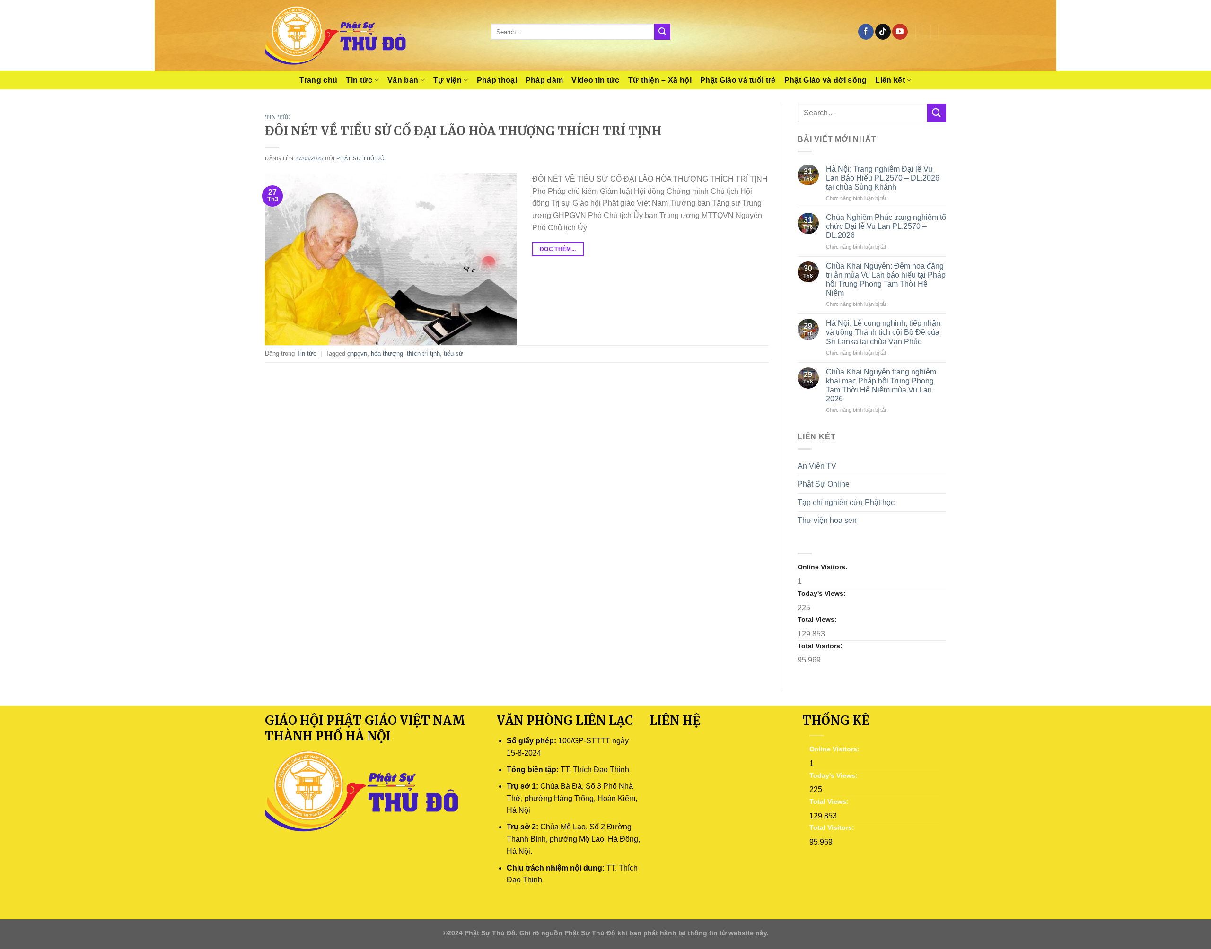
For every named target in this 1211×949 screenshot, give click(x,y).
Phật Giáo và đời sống (825, 80)
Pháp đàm (544, 80)
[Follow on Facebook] (866, 32)
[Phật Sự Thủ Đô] (371, 35)
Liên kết (890, 80)
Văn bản (402, 80)
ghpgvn (357, 353)
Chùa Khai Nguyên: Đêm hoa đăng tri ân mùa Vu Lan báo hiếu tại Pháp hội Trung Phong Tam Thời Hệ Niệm (886, 279)
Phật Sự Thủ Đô (360, 158)
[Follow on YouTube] (900, 32)
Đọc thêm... (558, 249)
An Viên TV (817, 466)
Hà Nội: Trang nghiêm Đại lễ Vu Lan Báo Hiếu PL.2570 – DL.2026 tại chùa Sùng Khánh (882, 178)
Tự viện (447, 80)
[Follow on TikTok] (883, 32)
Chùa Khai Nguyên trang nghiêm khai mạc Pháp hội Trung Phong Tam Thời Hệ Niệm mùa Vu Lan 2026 (881, 385)
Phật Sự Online (824, 484)
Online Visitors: (824, 567)
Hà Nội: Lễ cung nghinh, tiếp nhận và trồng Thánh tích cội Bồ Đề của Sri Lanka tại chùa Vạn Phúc (883, 332)
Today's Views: (823, 593)
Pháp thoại (497, 80)
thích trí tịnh (423, 353)
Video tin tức (595, 80)
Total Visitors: (821, 646)
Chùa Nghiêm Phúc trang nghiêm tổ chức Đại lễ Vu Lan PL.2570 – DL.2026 (886, 226)
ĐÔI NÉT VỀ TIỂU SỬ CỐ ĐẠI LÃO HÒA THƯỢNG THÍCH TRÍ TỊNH (463, 131)
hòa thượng (387, 353)
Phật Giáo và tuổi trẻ (738, 80)
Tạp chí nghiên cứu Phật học (846, 502)
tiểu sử (453, 353)
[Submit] (662, 32)
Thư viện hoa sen (827, 520)
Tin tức (359, 80)
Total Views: (818, 619)
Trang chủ (318, 80)
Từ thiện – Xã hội (660, 80)
